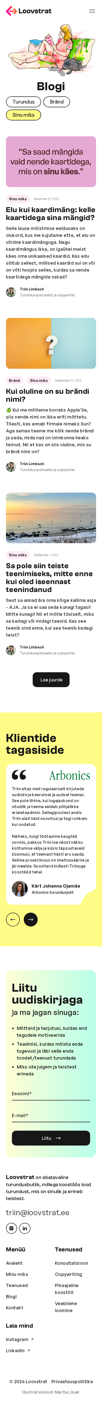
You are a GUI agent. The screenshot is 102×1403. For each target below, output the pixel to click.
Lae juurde (52, 679)
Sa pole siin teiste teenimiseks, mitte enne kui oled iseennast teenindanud (49, 577)
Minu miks (17, 1274)
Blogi (11, 1296)
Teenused (17, 1285)
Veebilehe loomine (66, 1307)
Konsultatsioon (71, 1263)
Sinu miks (23, 115)
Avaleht (14, 1263)
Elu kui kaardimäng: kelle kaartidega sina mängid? (51, 213)
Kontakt (14, 1307)
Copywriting (68, 1274)
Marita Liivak (67, 1392)
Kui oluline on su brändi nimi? (47, 395)
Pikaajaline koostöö (67, 1289)
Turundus (23, 102)
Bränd (57, 102)
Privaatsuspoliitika (72, 1381)
